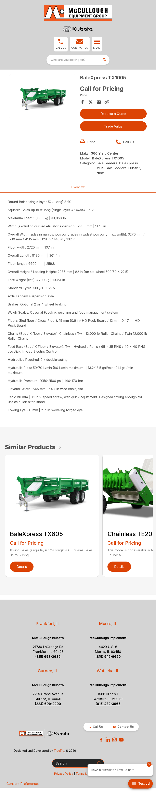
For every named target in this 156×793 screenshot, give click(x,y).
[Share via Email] (98, 102)
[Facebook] (101, 740)
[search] (105, 59)
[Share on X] (90, 102)
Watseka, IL (108, 670)
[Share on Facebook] (82, 102)
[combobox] (78, 60)
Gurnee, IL (48, 670)
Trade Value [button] (113, 126)
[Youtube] (121, 740)
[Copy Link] (106, 102)
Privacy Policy (63, 773)
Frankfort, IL (48, 623)
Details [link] (22, 567)
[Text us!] (140, 784)
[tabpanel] (42, 97)
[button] (61, 44)
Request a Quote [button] (113, 114)
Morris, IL (108, 623)
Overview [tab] (78, 187)
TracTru (59, 750)
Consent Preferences (22, 784)
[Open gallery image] (42, 96)
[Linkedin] (107, 740)
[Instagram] (114, 740)
